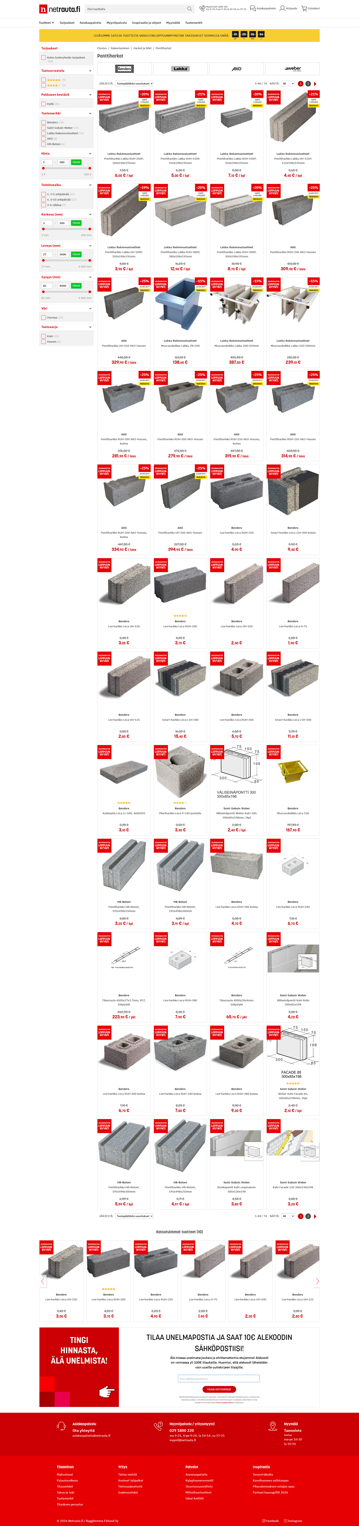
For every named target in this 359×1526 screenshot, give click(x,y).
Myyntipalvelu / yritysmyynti (192, 1424)
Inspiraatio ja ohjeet (146, 22)
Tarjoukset (67, 22)
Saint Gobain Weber (62, 128)
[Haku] (189, 8)
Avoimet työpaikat (130, 1480)
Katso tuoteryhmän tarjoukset (66, 59)
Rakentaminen (120, 48)
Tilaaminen (65, 1467)
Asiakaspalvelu (90, 22)
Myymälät (173, 22)
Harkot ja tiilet (143, 48)
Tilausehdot (65, 1486)
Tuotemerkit (193, 22)
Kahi (52, 336)
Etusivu (102, 48)
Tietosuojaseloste (130, 1486)
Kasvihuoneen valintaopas (271, 1480)
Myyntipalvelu (117, 22)
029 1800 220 (182, 1430)
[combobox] (140, 8)
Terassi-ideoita (263, 1474)
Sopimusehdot (128, 1492)
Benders (55, 122)
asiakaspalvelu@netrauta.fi (91, 1435)
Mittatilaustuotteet (198, 1492)
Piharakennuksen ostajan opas (274, 1486)
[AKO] (236, 68)
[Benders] (124, 68)
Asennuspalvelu (196, 1474)
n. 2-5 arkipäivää (60, 194)
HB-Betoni (55, 144)
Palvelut (191, 1467)
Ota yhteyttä (84, 1430)
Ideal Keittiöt (194, 1498)
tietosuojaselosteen (225, 1402)
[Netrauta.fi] (59, 8)
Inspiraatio (261, 1467)
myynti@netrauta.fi (183, 1440)
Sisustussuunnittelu (199, 1486)
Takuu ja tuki (65, 1492)
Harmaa (54, 317)
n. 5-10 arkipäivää (61, 199)
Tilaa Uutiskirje (219, 1389)
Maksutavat (65, 1474)
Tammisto (292, 1430)
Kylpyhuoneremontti (199, 1480)
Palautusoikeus (67, 1480)
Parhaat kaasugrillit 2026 (270, 1492)
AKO (51, 138)
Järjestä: (106, 83)
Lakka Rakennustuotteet (65, 133)
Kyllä (53, 104)
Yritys (122, 1467)
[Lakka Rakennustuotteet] (180, 68)
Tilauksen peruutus (70, 1504)
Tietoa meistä (127, 1474)
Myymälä (291, 1424)
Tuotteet (45, 22)
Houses (53, 341)
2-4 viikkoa (56, 205)
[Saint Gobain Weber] (292, 68)
